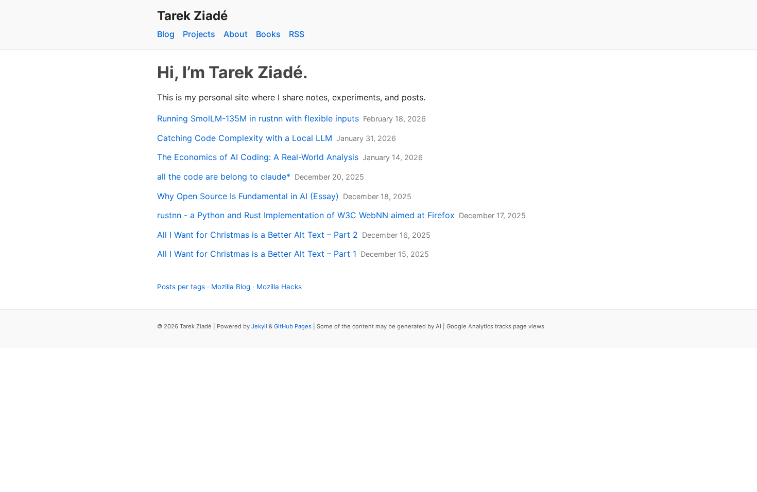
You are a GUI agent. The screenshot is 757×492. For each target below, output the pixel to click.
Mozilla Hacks (279, 287)
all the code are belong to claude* (223, 176)
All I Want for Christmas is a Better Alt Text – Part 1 (256, 254)
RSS (296, 34)
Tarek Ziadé (192, 15)
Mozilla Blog (230, 287)
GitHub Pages (293, 326)
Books (268, 34)
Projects (199, 34)
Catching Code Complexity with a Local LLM (244, 138)
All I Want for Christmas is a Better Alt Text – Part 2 (257, 235)
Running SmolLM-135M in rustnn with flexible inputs (258, 118)
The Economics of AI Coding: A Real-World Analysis (257, 157)
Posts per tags (181, 287)
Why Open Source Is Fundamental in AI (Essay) (248, 196)
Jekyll (259, 326)
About (235, 34)
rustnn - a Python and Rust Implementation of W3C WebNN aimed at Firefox (306, 215)
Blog (166, 34)
